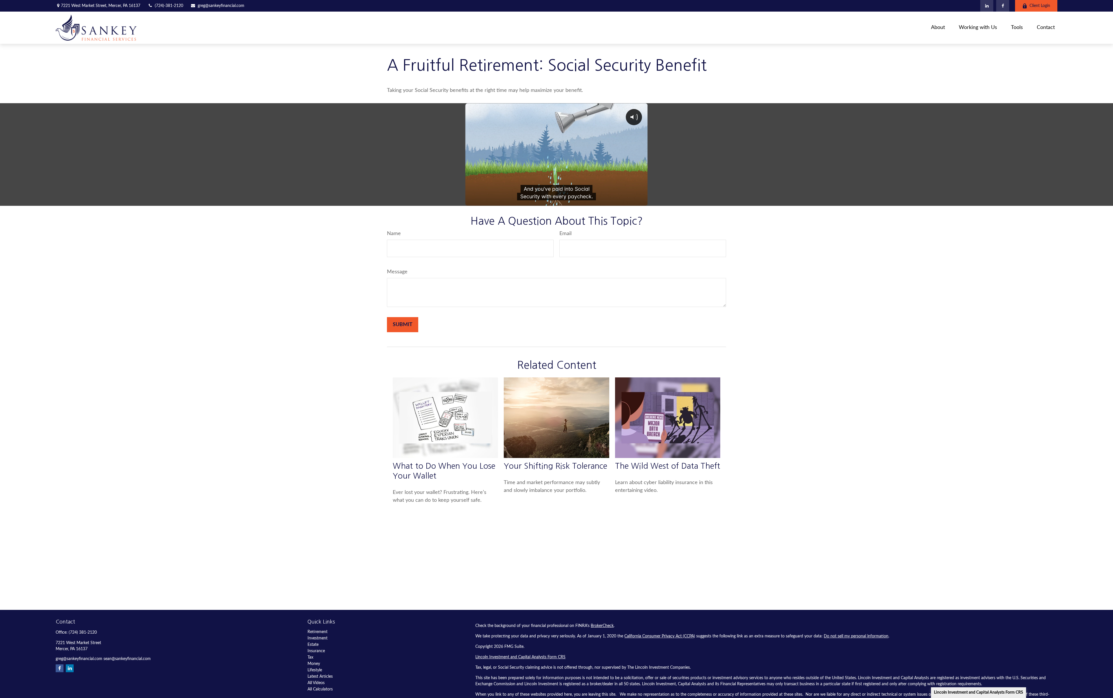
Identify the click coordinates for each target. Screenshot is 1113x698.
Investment (318, 638)
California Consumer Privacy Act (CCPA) (659, 636)
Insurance (316, 651)
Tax (310, 657)
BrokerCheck (602, 626)
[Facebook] (1002, 6)
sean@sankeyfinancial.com (127, 659)
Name (394, 233)
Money (314, 664)
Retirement (318, 632)
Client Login (1040, 6)
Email (565, 233)
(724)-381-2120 (169, 6)
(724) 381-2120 (83, 632)
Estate (313, 645)
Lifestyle (315, 670)
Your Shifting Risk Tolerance (555, 466)
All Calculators (320, 689)
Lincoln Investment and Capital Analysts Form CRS (978, 692)
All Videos (316, 683)
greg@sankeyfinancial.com (221, 6)
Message (397, 272)
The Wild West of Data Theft (667, 466)
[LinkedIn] (986, 6)
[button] (937, 27)
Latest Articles (320, 677)
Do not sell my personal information (856, 636)
